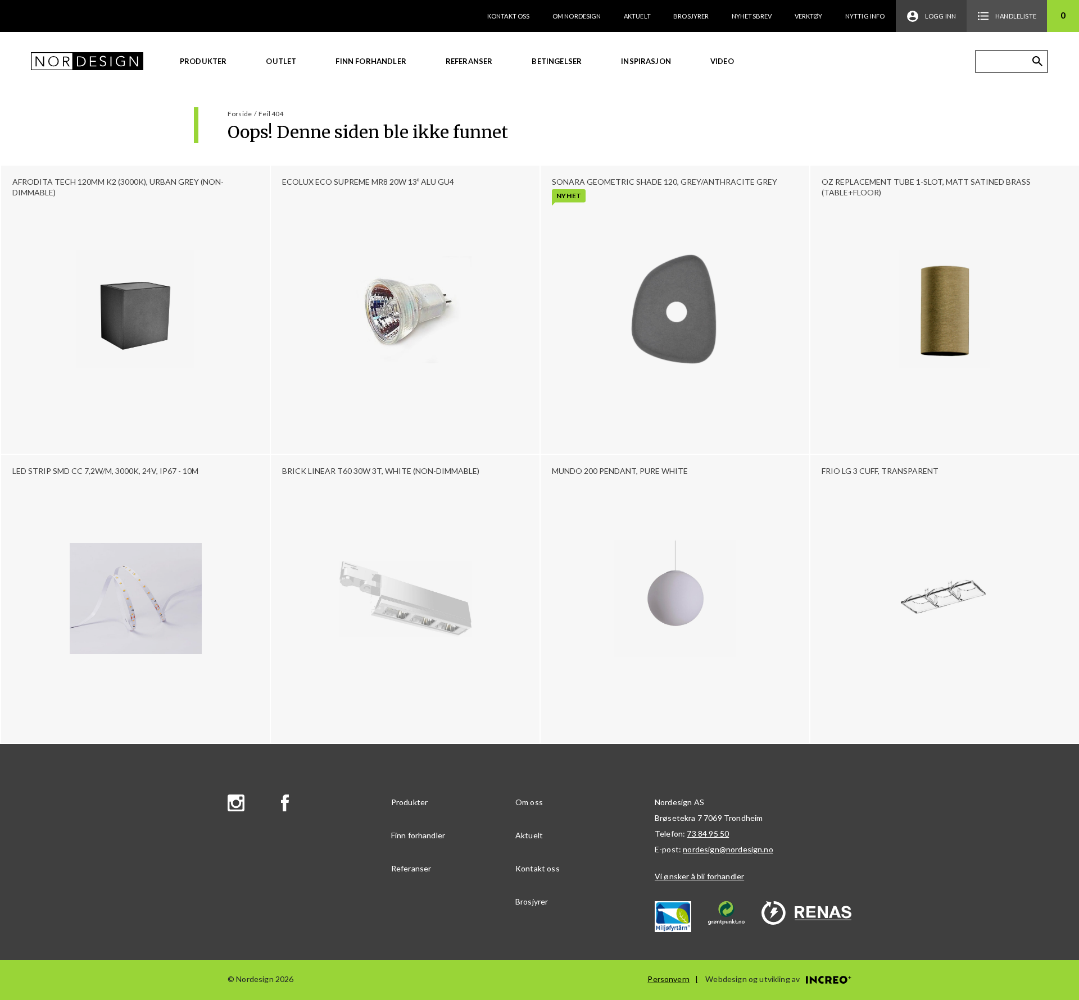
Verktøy (809, 16)
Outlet (281, 61)
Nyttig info (865, 16)
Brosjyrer (691, 16)
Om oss (529, 802)
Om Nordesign (576, 16)
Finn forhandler (371, 61)
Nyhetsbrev (752, 16)
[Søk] (1037, 61)
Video (722, 61)
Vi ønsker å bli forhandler (699, 876)
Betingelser (557, 61)
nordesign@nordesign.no (728, 849)
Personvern (668, 979)
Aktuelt (637, 16)
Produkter (203, 61)
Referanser (469, 61)
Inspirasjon (646, 61)
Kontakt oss (508, 16)
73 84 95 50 (708, 833)
